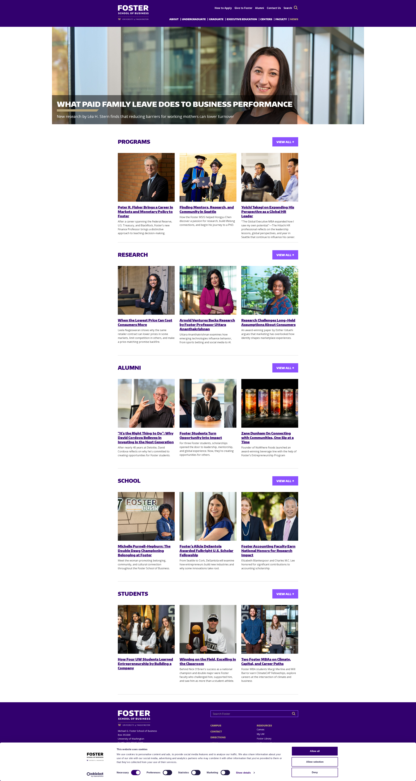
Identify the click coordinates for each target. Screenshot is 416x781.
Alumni (259, 8)
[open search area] (295, 7)
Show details (243, 772)
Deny (315, 772)
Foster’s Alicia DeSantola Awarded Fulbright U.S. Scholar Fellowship (206, 550)
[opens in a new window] (138, 19)
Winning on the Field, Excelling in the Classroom (208, 661)
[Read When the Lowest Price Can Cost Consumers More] (146, 290)
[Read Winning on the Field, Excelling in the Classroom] (208, 629)
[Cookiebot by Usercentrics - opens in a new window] (95, 774)
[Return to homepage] (162, 717)
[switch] (167, 772)
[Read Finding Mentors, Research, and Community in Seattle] (208, 177)
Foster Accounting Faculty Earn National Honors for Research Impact (268, 550)
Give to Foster (243, 8)
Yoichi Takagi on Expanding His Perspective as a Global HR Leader (267, 211)
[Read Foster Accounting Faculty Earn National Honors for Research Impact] (269, 516)
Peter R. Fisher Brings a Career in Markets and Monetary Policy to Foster (145, 211)
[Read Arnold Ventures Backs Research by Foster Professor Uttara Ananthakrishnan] (208, 290)
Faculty (281, 19)
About (174, 19)
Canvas (260, 729)
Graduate (216, 19)
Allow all (315, 751)
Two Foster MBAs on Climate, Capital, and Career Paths (266, 661)
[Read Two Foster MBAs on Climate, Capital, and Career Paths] (269, 629)
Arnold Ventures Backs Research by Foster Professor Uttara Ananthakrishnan (207, 324)
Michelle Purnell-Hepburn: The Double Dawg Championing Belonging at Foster (144, 550)
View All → (285, 142)
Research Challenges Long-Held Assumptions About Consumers (268, 322)
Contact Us (274, 8)
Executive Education (242, 19)
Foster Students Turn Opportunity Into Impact (201, 435)
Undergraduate (194, 19)
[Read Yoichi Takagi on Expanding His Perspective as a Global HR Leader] (269, 177)
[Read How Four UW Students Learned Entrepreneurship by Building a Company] (146, 629)
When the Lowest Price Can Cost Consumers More (145, 322)
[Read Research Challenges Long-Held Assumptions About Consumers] (269, 290)
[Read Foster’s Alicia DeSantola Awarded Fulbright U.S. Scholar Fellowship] (208, 516)
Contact (216, 731)
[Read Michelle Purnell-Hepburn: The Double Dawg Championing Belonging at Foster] (146, 516)
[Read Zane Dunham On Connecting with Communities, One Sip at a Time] (269, 403)
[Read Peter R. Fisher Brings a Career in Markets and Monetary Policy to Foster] (146, 177)
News (294, 19)
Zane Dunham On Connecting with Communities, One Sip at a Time (267, 437)
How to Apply (223, 8)
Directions (218, 737)
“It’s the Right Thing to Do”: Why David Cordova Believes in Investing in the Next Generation (146, 437)
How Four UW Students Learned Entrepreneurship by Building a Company (145, 663)
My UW (260, 734)
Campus (215, 725)
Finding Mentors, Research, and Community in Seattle (207, 209)
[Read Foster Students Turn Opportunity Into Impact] (208, 403)
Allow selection (315, 761)
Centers (266, 19)
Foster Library (264, 738)
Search (288, 8)
